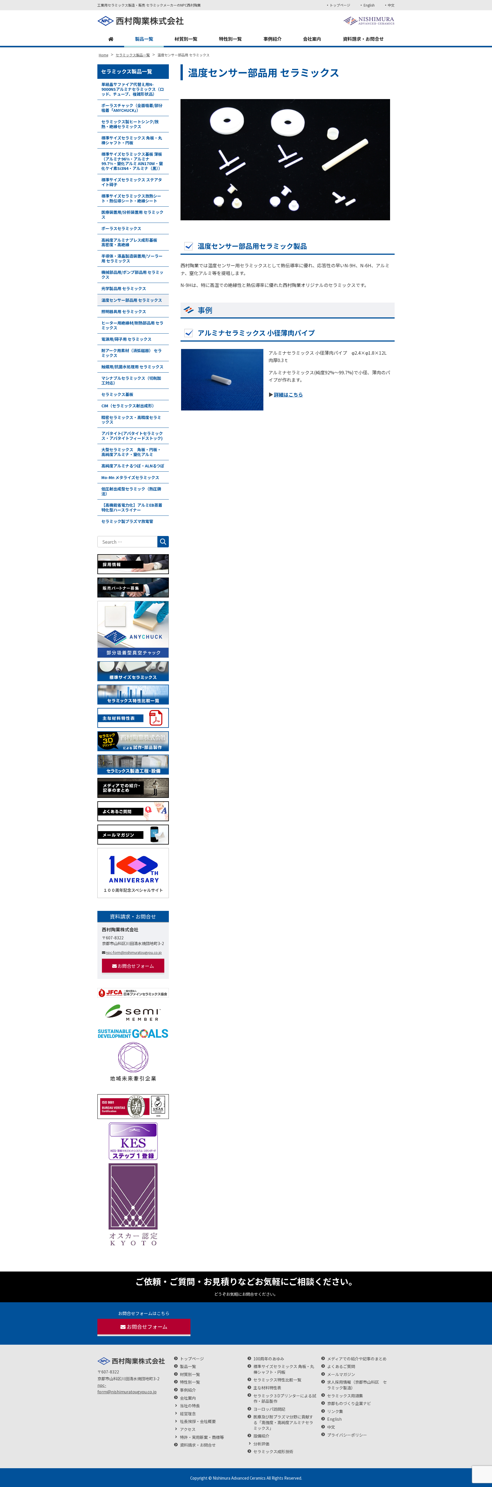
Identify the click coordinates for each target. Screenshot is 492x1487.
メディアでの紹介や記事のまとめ (357, 1358)
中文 (391, 5)
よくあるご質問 (341, 1366)
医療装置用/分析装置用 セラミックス (132, 214)
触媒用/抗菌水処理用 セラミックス (132, 366)
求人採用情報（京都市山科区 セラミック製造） (357, 1385)
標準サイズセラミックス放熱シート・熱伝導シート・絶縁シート (131, 198)
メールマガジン (341, 1374)
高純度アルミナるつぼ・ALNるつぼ (132, 466)
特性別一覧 (230, 38)
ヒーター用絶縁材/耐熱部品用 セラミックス (132, 325)
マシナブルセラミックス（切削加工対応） (131, 380)
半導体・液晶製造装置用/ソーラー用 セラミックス (132, 258)
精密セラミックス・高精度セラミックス (131, 419)
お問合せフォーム (136, 965)
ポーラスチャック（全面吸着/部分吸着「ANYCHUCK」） (132, 107)
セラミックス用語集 (345, 1395)
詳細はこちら (288, 394)
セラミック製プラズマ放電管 (127, 521)
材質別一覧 (186, 38)
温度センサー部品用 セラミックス (131, 300)
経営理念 (188, 1413)
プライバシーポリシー (347, 1435)
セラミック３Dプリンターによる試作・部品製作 (284, 1398)
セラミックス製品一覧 (126, 71)
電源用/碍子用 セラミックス (126, 339)
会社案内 (312, 38)
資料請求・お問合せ (363, 38)
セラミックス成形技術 (273, 1451)
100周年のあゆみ (268, 1358)
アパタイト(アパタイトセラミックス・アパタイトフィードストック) (132, 435)
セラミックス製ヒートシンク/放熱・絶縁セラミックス (130, 124)
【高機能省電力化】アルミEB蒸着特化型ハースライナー (131, 507)
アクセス (188, 1429)
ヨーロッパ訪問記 (269, 1409)
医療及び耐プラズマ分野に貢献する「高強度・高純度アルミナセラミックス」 (283, 1422)
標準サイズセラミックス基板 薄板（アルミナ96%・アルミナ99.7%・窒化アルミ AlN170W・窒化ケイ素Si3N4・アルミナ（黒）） (132, 161)
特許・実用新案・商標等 (202, 1437)
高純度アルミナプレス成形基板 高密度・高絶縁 (131, 242)
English (369, 5)
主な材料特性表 (267, 1388)
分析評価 (261, 1444)
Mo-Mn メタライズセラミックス (130, 477)
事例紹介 (272, 38)
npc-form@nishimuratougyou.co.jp (134, 952)
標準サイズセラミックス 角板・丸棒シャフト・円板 (131, 140)
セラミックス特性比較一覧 (277, 1380)
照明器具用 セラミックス (123, 311)
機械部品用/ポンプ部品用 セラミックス (132, 274)
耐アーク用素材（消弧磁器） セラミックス (131, 353)
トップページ (340, 5)
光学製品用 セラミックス (123, 288)
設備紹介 (261, 1436)
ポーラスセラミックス (121, 228)
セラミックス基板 (117, 394)
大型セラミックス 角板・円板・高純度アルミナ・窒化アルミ (131, 452)
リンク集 (335, 1411)
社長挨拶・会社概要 (198, 1421)
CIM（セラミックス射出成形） (128, 405)
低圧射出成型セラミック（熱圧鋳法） (131, 491)
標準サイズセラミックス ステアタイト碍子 (131, 182)
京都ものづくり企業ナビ (349, 1403)
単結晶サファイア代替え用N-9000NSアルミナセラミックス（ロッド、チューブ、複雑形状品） (132, 89)
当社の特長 (190, 1405)
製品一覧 (144, 38)
